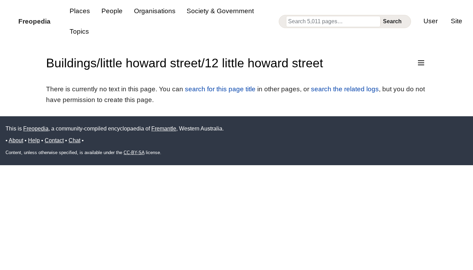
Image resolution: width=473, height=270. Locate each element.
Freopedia (35, 129)
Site (456, 21)
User (430, 21)
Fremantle (163, 129)
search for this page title (220, 89)
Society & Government (220, 11)
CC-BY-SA (134, 152)
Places (80, 11)
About (16, 140)
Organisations (155, 11)
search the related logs (345, 89)
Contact (54, 140)
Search (392, 21)
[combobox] (333, 21)
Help (34, 140)
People (112, 11)
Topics (79, 31)
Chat (74, 140)
